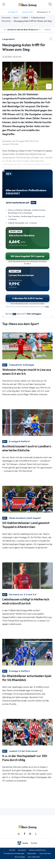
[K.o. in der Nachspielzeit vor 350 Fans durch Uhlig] (27, 731)
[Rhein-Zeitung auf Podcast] (35, 833)
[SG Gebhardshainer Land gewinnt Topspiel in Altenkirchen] (27, 498)
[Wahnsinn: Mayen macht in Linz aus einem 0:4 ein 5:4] (27, 345)
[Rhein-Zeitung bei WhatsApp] (18, 833)
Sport (16, 17)
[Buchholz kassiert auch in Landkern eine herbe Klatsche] (27, 422)
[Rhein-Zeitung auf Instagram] (30, 833)
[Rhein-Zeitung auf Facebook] (24, 833)
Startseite (6, 17)
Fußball (25, 17)
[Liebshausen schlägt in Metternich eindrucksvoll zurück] (27, 575)
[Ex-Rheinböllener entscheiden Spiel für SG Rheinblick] (27, 651)
